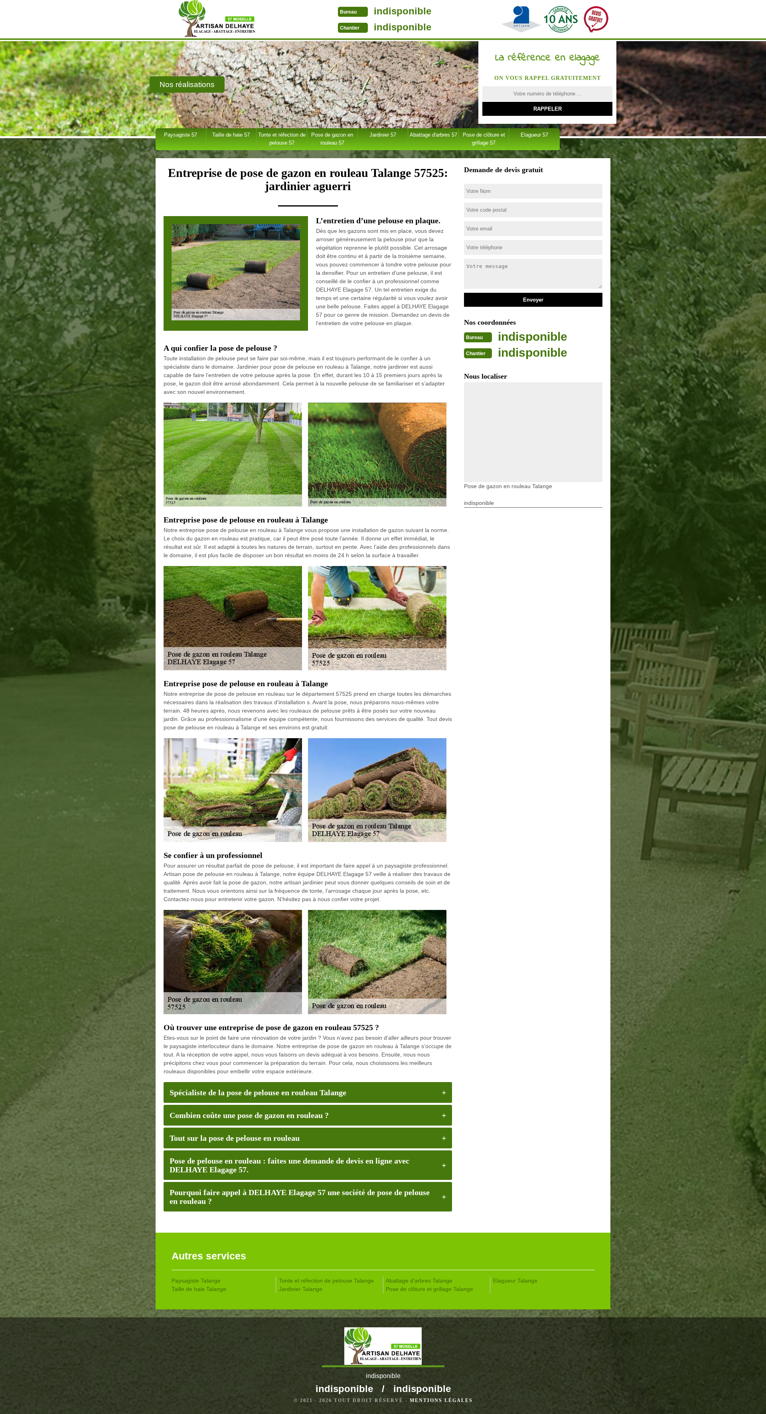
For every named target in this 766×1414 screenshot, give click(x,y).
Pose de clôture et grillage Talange (429, 1289)
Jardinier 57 (382, 135)
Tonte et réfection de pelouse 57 (282, 139)
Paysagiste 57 (180, 135)
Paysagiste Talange (196, 1280)
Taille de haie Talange (199, 1289)
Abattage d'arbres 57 (433, 135)
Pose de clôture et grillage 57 (484, 139)
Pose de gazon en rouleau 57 (332, 139)
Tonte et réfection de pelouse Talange (326, 1280)
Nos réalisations (187, 84)
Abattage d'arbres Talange (419, 1280)
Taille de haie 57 (231, 135)
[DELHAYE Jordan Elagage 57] (217, 20)
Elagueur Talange (515, 1280)
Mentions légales (441, 1400)
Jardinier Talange (300, 1289)
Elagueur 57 (534, 135)
